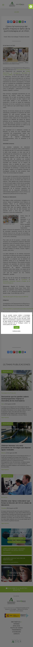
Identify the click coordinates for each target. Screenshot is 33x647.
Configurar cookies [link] (16, 330)
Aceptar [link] (16, 327)
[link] (31, 6)
